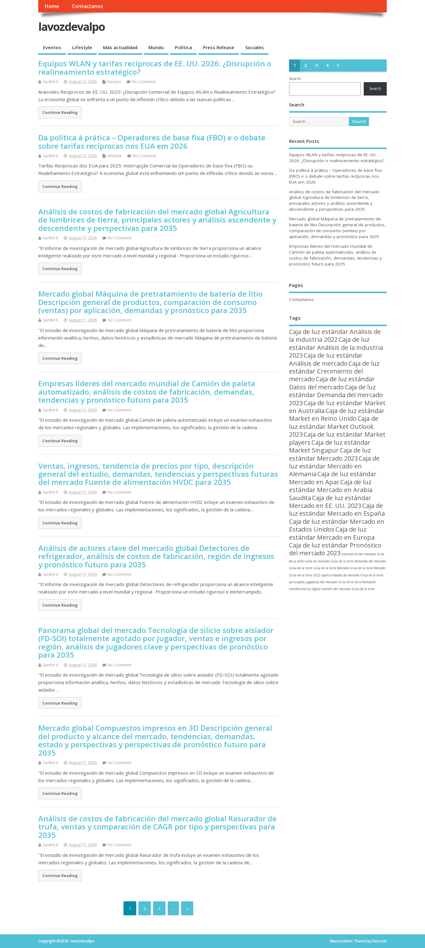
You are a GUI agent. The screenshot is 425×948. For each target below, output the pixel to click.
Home (51, 6)
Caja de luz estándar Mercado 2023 (330, 454)
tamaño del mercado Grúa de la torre (348, 589)
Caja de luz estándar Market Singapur (330, 446)
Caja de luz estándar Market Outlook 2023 (333, 426)
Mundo (156, 47)
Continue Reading (59, 112)
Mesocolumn (341, 941)
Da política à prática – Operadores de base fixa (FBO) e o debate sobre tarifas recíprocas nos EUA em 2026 (151, 141)
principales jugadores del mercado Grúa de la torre (325, 582)
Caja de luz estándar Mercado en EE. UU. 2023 (330, 502)
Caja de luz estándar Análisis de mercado (326, 359)
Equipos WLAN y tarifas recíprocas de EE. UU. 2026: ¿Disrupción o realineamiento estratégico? (154, 67)
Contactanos (87, 6)
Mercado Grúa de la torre (355, 568)
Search (295, 78)
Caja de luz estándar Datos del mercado (332, 383)
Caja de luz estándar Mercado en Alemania (334, 466)
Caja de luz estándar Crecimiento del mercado (334, 371)
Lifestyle (82, 47)
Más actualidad (120, 47)
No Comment (144, 81)
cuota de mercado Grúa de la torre (329, 561)
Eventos (52, 47)
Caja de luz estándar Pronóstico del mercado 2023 (335, 549)
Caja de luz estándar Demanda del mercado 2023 (336, 395)
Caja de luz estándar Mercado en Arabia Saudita (330, 490)
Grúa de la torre (324, 568)
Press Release (218, 47)
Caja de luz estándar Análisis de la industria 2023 (336, 347)
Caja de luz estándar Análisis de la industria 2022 (335, 335)
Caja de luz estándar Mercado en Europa (332, 533)
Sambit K (50, 81)
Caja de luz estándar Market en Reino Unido (337, 414)
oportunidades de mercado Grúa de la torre (352, 575)
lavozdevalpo (71, 26)
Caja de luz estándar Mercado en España (337, 509)
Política (183, 47)
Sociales (254, 47)
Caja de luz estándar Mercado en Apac (332, 478)
